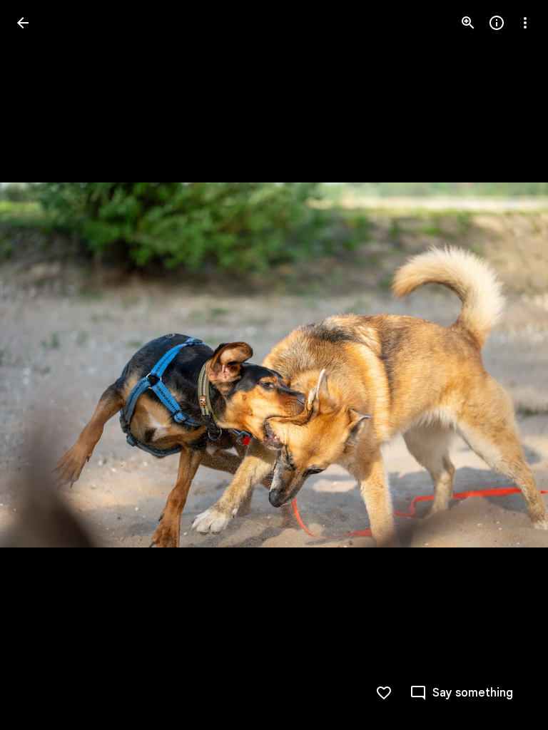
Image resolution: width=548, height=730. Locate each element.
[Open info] (496, 23)
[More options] (525, 23)
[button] (40, 365)
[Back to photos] (23, 23)
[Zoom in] (468, 23)
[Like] (383, 692)
